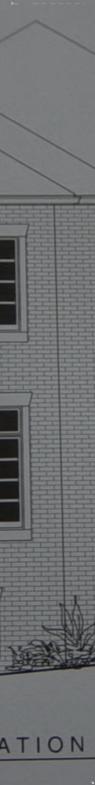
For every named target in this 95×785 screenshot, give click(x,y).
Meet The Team (36, 3)
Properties (44, 3)
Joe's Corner (61, 3)
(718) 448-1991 (77, 3)
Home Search (52, 3)
